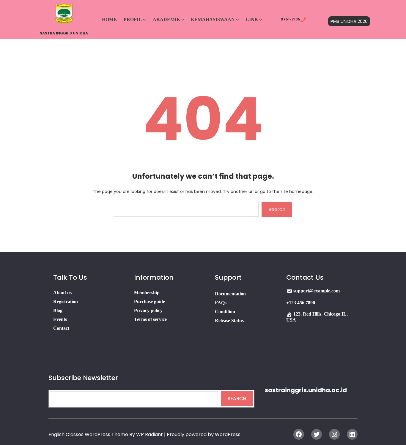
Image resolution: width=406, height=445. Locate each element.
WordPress (227, 434)
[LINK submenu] (260, 19)
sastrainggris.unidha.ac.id (306, 390)
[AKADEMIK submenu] (182, 19)
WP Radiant (149, 434)
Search (277, 209)
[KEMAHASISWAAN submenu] (237, 19)
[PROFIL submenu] (144, 19)
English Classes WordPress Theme (88, 434)
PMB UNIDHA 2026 (349, 21)
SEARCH (237, 398)
